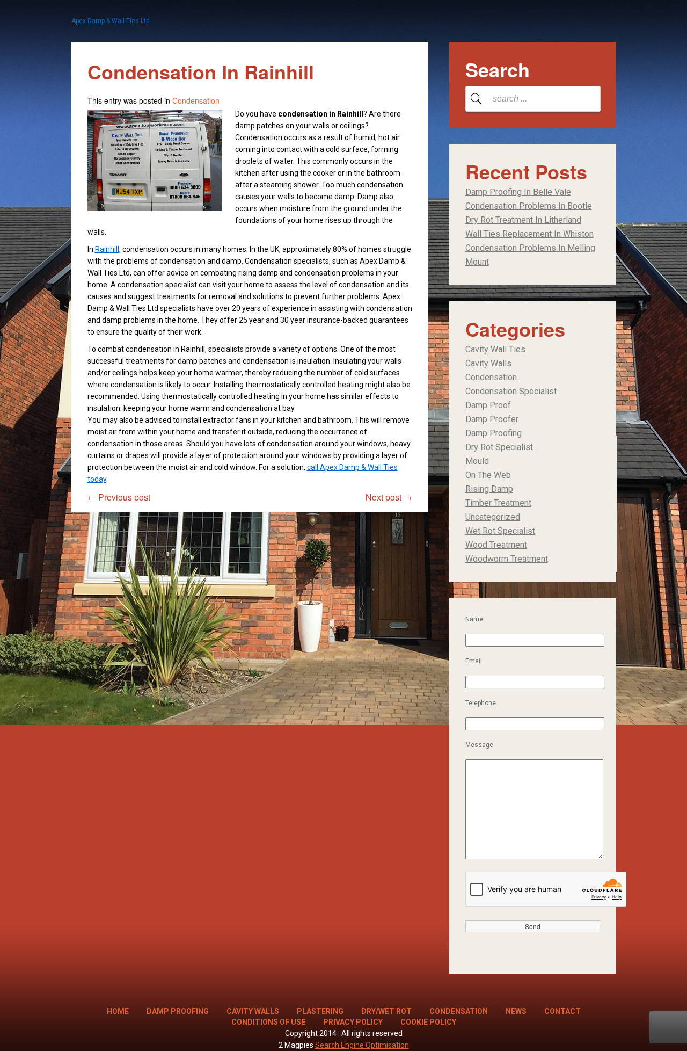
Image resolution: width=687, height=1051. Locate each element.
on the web (488, 475)
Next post (389, 497)
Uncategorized (492, 517)
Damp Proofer (491, 419)
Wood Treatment (496, 545)
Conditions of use (268, 1022)
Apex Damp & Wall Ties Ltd (110, 21)
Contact (562, 1011)
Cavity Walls (488, 363)
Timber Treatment (498, 503)
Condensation (196, 100)
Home (118, 1011)
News (516, 1011)
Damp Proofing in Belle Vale (518, 192)
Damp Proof (488, 405)
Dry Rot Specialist (499, 447)
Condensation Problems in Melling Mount (530, 255)
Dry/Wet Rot (386, 1011)
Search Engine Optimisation (362, 1045)
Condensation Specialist (511, 391)
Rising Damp (489, 489)
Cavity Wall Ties (495, 349)
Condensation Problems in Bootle (528, 206)
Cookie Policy (428, 1022)
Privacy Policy (353, 1022)
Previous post (118, 497)
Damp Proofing (493, 433)
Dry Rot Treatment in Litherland (523, 220)
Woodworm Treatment (506, 559)
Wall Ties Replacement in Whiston (529, 234)
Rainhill (107, 249)
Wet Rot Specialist (500, 531)
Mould (477, 461)
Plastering (320, 1011)
